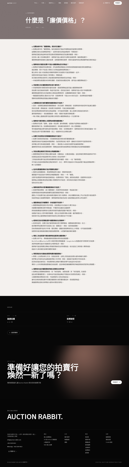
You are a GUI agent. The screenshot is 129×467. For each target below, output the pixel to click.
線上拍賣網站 (47, 437)
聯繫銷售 (67, 439)
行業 (43, 3)
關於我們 (73, 3)
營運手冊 (87, 439)
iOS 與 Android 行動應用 (50, 439)
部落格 (66, 3)
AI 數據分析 (47, 442)
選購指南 (87, 442)
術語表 (87, 437)
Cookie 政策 (109, 442)
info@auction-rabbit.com (14, 440)
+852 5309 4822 (11, 443)
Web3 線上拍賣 (48, 445)
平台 (35, 3)
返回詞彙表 (30, 13)
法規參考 (87, 447)
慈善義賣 (87, 445)
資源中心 (51, 3)
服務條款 (108, 437)
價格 (60, 3)
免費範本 (87, 450)
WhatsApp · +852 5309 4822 (14, 447)
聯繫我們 (81, 3)
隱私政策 (108, 439)
